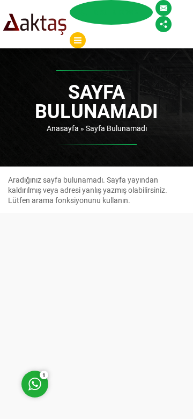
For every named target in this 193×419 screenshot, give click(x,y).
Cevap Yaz (101, 341)
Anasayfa (63, 128)
